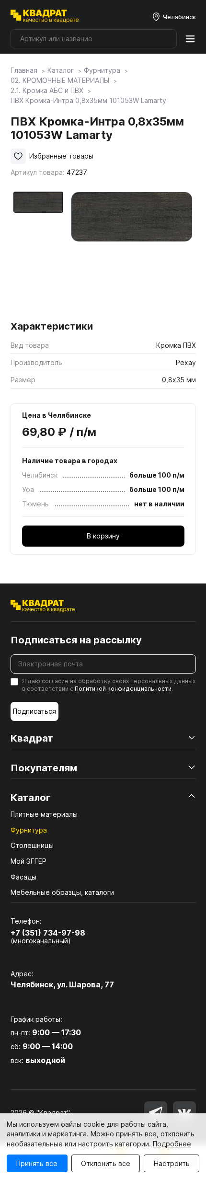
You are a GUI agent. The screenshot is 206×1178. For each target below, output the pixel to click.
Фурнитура (29, 830)
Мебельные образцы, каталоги (62, 892)
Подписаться (34, 711)
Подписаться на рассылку (76, 640)
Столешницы (32, 845)
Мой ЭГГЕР (28, 861)
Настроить (172, 1163)
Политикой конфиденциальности (123, 688)
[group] (132, 253)
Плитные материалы (44, 814)
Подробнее (172, 1144)
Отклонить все (105, 1163)
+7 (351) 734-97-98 (48, 932)
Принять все (36, 1163)
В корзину (103, 536)
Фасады (23, 877)
